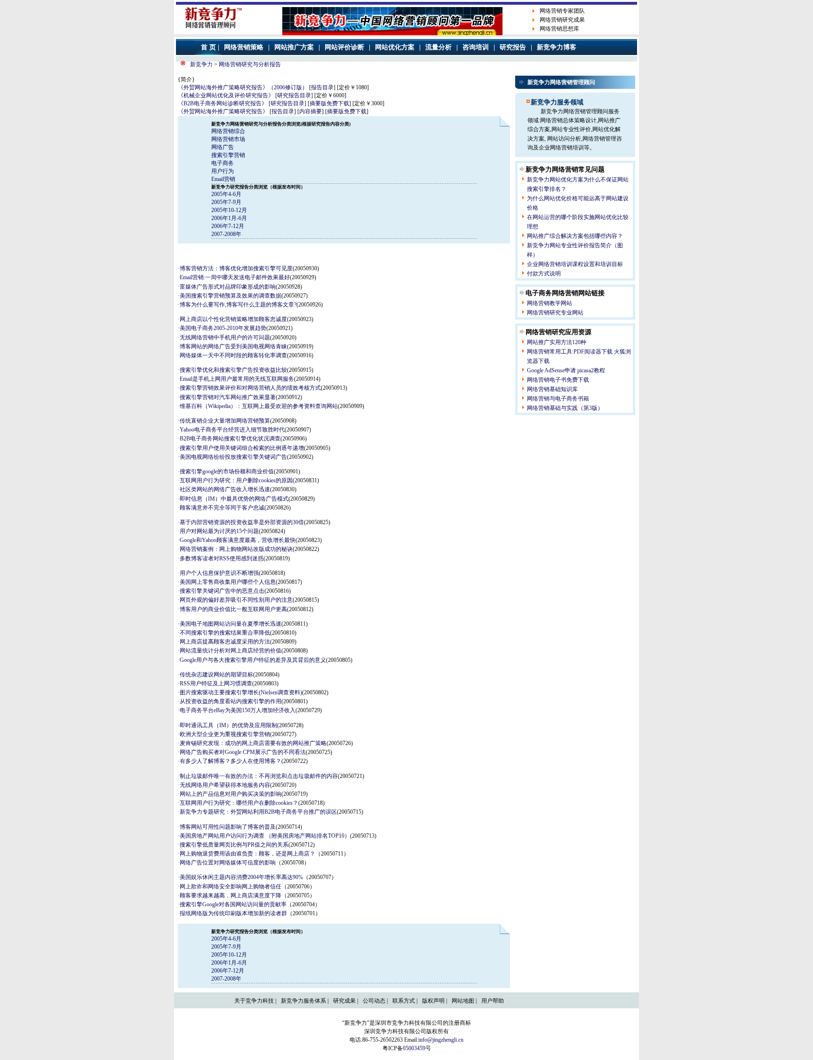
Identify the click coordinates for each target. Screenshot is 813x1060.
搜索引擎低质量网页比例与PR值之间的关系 (234, 844)
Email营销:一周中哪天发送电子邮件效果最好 (235, 277)
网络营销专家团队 (562, 11)
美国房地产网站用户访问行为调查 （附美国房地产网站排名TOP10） (265, 835)
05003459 (414, 1048)
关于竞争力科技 (254, 1000)
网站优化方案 (394, 47)
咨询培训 (475, 47)
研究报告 (513, 47)
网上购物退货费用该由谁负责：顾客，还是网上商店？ (247, 853)
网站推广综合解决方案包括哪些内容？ (575, 236)
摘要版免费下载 (329, 103)
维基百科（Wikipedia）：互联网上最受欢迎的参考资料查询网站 (259, 406)
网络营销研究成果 (562, 19)
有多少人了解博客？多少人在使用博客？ (230, 761)
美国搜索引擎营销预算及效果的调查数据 (230, 295)
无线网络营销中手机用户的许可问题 (225, 337)
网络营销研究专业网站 (555, 312)
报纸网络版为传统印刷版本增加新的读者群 (233, 913)
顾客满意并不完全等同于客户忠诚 (222, 507)
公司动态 (374, 1000)
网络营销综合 (228, 131)
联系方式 (403, 1000)
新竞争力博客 (556, 47)
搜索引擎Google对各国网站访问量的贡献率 (233, 904)
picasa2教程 (591, 370)
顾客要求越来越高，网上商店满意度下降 (230, 895)
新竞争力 (201, 64)
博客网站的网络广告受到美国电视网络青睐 (233, 346)
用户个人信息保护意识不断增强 (219, 573)
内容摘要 (310, 111)
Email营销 (223, 179)
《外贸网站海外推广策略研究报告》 (223, 111)
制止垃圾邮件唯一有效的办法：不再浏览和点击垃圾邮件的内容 (259, 776)
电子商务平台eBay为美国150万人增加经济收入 (237, 710)
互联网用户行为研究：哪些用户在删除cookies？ (239, 803)
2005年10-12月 (229, 210)
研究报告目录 (294, 95)
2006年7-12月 (227, 226)
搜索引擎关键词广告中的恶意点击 (222, 591)
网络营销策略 (243, 47)
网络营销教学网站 (549, 303)
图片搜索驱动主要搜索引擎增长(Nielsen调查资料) (241, 692)
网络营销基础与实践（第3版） (565, 408)
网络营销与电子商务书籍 (558, 398)
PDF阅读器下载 (593, 351)
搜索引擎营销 (228, 155)
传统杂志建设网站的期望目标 (216, 674)
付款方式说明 (544, 273)
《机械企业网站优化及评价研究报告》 (226, 95)
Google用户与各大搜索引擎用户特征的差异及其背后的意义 (253, 660)
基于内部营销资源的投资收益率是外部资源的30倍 (242, 522)
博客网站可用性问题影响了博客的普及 (228, 827)
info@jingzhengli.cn (440, 1039)
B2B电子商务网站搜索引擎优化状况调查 (230, 438)
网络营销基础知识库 (552, 389)
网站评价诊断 (344, 47)
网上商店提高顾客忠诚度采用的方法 (225, 641)
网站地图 (463, 1000)
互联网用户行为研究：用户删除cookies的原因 (236, 480)
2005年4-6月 (226, 194)
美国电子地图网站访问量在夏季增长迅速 (230, 623)
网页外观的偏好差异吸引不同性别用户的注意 (236, 600)
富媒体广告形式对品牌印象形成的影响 (228, 286)
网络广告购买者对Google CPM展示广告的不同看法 (243, 752)
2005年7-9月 (226, 202)
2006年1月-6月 (229, 218)
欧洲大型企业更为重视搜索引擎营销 (225, 734)
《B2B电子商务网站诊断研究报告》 (222, 103)
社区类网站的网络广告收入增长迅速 (225, 489)
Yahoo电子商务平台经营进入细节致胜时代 (232, 429)
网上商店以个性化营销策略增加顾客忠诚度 (233, 319)
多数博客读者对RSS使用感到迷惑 (221, 558)
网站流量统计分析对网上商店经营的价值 (230, 650)
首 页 (208, 47)
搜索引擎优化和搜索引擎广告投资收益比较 (233, 370)
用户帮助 (492, 1000)
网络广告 (222, 147)
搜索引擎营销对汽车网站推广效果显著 (228, 397)
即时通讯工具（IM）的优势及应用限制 (228, 725)
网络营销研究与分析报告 (250, 64)
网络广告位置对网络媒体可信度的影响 (228, 862)
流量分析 (438, 47)
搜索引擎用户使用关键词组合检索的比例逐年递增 (242, 448)
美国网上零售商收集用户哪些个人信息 (228, 582)
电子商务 (222, 163)
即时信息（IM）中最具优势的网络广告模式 (234, 498)
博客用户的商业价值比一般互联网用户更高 (233, 609)
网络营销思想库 (559, 28)
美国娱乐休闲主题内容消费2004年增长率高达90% (241, 877)
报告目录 (322, 87)
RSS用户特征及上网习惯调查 (216, 683)
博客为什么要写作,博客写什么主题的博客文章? (238, 304)
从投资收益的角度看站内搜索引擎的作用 (230, 701)
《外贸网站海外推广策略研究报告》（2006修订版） (243, 87)
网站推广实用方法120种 (556, 342)
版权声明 (433, 1000)
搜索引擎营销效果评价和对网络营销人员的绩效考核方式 (250, 388)
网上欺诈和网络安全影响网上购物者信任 (230, 886)
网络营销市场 (228, 139)
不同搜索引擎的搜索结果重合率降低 (225, 632)
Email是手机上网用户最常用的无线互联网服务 (237, 379)
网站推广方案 (294, 47)
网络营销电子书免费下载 (558, 380)
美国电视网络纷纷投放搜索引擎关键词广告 (233, 457)
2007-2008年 (226, 234)
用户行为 (222, 171)
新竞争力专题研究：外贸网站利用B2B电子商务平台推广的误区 (258, 812)
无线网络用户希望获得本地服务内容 (225, 785)
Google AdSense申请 (551, 370)
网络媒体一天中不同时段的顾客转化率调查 (233, 355)
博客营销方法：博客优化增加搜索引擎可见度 (236, 268)
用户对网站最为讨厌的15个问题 (219, 531)
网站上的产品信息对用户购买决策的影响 (230, 794)
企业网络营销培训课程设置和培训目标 (575, 264)
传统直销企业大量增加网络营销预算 (225, 420)
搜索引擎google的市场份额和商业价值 (227, 471)
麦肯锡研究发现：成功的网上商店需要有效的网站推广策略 (253, 743)
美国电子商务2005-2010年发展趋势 (223, 328)
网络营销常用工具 (549, 351)
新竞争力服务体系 (303, 1000)
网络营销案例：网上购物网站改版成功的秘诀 (236, 549)
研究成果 (344, 1000)
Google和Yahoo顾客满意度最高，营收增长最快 (237, 540)
